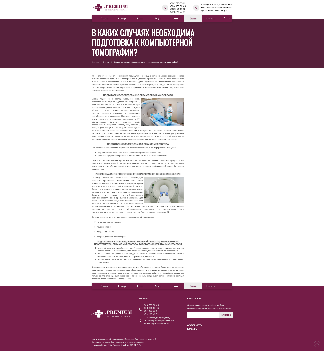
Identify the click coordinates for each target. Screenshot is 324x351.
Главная (104, 18)
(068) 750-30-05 (178, 3)
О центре (122, 18)
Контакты (210, 18)
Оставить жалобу (194, 325)
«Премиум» (145, 267)
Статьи (193, 18)
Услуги (157, 18)
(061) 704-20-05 (178, 12)
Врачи (140, 18)
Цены (175, 18)
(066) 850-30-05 (178, 6)
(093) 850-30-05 (177, 9)
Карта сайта (192, 329)
